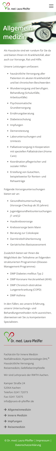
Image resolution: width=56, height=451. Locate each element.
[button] (51, 6)
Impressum (43, 440)
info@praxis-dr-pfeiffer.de (19, 401)
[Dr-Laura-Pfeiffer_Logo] (16, 6)
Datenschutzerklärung (28, 445)
